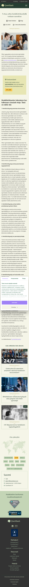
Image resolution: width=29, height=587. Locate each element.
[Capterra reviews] (14, 513)
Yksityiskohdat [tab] (14, 278)
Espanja (23, 461)
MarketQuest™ (14, 546)
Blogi (14, 554)
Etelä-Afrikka (20, 465)
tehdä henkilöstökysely (10, 60)
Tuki (6, 478)
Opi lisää (8, 90)
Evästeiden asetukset (14, 579)
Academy (15, 1)
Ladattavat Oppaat (14, 556)
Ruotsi (11, 461)
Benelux (22, 457)
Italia (12, 465)
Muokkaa (13, 307)
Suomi (4, 1)
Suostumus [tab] (5, 278)
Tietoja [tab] (24, 278)
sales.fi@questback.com (11, 481)
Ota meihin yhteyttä (14, 570)
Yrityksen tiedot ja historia (14, 566)
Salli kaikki (14, 302)
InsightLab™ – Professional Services (14, 548)
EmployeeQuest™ (14, 542)
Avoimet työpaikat (14, 568)
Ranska (7, 465)
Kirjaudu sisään (24, 1)
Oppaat (14, 560)
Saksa (17, 461)
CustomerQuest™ (14, 544)
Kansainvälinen (9, 457)
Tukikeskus (14, 584)
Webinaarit (14, 558)
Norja (5, 461)
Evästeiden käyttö (14, 582)
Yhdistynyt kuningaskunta (14, 468)
